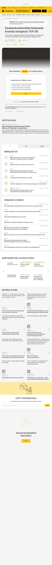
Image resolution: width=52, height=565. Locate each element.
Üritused (28, 14)
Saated (12, 155)
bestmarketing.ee (14, 7)
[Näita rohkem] (46, 8)
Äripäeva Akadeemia (25, 274)
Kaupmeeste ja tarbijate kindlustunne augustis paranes (18, 222)
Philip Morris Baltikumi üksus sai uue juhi (21, 177)
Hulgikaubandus (20, 111)
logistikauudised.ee (32, 7)
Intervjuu (4, 352)
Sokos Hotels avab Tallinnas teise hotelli (23, 164)
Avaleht (4, 14)
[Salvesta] (47, 155)
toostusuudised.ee (40, 7)
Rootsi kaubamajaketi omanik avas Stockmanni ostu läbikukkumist (22, 247)
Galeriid (33, 14)
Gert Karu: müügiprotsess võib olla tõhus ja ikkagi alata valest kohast (28, 184)
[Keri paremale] (48, 270)
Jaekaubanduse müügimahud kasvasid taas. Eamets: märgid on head (24, 206)
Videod (23, 14)
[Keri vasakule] (3, 270)
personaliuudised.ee (23, 7)
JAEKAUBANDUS (8, 18)
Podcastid (18, 14)
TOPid (13, 14)
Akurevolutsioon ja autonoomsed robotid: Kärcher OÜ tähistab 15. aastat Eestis (16, 127)
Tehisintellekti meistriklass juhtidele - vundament (38, 278)
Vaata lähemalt (16, 101)
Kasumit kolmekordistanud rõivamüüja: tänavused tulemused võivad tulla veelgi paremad (36, 334)
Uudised (12, 162)
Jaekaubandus (8, 111)
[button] (23, 405)
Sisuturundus (39, 14)
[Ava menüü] (8, 8)
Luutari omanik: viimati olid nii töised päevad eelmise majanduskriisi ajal (25, 234)
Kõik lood (9, 14)
